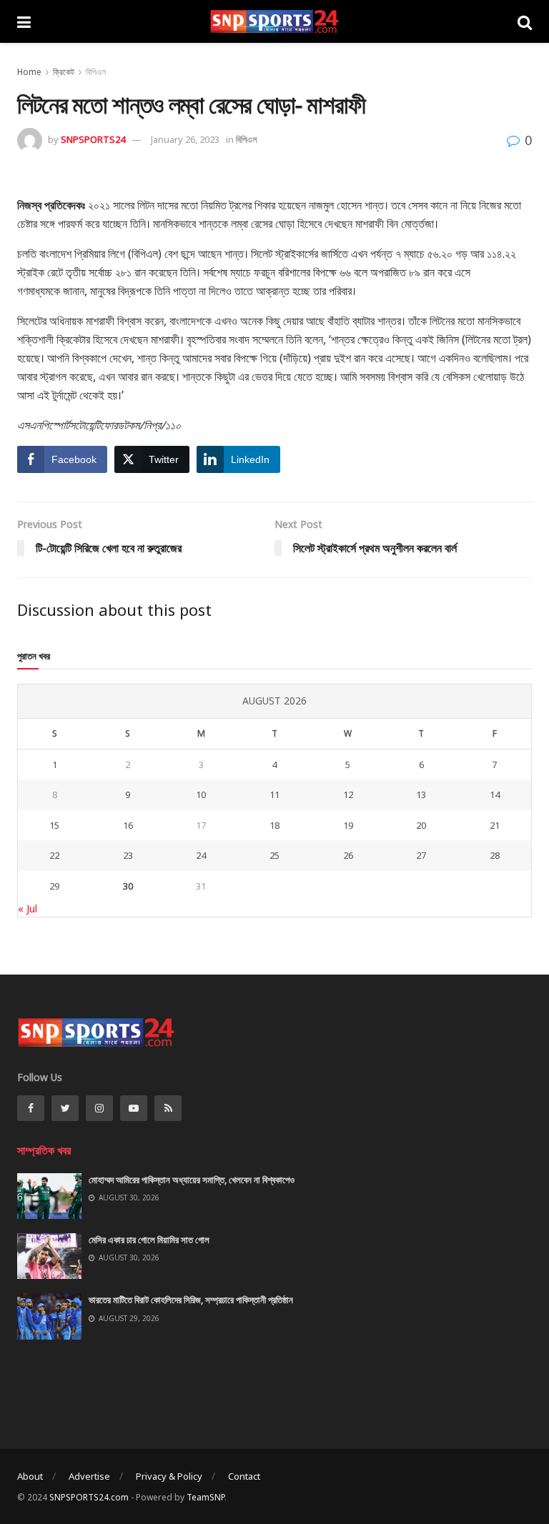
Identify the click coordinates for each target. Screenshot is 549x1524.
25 (274, 855)
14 (495, 794)
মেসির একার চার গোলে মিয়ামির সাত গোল (149, 1239)
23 (128, 855)
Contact (244, 1476)
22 (54, 855)
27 (421, 855)
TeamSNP (205, 1497)
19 (348, 825)
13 (421, 794)
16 (128, 825)
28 (495, 855)
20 (421, 825)
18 (274, 825)
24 (201, 855)
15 (54, 825)
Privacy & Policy (169, 1476)
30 (128, 886)
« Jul (27, 908)
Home (29, 72)
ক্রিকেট (63, 72)
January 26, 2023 (185, 139)
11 (274, 794)
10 (201, 794)
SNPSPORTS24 (93, 139)
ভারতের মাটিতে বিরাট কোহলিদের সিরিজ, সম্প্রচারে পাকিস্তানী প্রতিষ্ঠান (191, 1299)
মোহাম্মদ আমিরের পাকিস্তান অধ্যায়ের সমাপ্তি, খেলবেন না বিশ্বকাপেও (192, 1179)
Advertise (89, 1476)
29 (54, 886)
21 (495, 825)
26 (348, 855)
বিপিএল (96, 72)
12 (348, 794)
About (30, 1476)
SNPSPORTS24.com (89, 1497)
